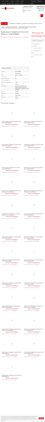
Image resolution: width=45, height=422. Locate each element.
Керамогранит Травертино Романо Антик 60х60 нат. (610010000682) (33, 306)
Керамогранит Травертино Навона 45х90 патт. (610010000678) (33, 214)
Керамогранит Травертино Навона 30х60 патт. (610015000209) (33, 168)
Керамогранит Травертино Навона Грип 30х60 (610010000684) (11, 306)
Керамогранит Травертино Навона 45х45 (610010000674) (11, 353)
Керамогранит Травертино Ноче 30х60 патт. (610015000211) (11, 168)
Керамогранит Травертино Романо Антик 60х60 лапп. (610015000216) (11, 191)
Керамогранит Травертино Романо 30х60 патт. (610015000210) (33, 145)
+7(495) (40, 6)
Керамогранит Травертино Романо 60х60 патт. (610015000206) (33, 260)
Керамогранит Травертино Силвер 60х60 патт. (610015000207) (11, 283)
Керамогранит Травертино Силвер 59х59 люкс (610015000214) (33, 122)
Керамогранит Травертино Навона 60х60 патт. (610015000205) (33, 283)
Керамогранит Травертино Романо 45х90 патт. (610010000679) (11, 237)
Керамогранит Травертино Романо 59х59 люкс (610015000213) (11, 145)
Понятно (41, 418)
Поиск (41, 15)
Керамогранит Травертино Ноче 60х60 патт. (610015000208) (11, 260)
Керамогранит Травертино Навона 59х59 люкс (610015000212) (11, 122)
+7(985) (40, 8)
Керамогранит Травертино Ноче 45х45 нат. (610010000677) (12, 376)
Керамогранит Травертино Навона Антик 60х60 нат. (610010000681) (11, 329)
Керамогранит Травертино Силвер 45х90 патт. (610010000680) (33, 237)
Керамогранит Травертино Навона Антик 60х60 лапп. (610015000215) (33, 191)
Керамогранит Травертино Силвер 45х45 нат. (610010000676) (33, 329)
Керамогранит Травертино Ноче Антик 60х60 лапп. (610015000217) (11, 214)
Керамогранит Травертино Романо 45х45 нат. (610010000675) (33, 353)
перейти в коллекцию (37, 40)
